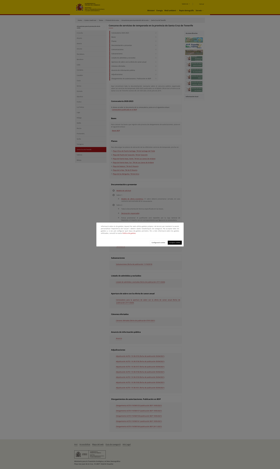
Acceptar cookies (174, 243)
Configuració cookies (158, 243)
